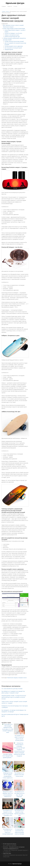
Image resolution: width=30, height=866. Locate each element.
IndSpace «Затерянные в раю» (12, 35)
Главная (4, 6)
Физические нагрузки (12, 677)
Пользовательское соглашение (16, 847)
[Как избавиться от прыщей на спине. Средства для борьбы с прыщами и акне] (7, 808)
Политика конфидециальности (10, 848)
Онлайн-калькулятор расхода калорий (14, 41)
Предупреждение (9, 49)
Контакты (5, 847)
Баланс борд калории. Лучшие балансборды (14, 28)
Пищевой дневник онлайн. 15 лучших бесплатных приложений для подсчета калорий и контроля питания (14, 697)
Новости (9, 6)
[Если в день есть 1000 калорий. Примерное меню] (7, 727)
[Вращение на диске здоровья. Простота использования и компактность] (7, 790)
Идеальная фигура (15, 3)
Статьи (15, 6)
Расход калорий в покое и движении (14, 46)
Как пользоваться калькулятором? (13, 48)
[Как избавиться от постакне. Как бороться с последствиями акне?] (7, 827)
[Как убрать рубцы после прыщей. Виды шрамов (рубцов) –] (7, 752)
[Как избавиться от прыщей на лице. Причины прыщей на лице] (19, 808)
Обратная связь (7, 853)
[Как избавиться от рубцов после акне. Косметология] (19, 771)
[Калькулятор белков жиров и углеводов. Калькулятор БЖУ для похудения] (19, 749)
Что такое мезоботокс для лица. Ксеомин (12, 688)
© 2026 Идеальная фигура (9, 843)
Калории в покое (22, 677)
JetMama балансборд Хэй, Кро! (12, 36)
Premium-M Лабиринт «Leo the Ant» (13, 33)
